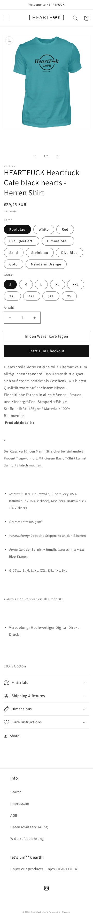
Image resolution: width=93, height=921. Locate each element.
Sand (13, 252)
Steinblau (39, 252)
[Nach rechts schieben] (58, 156)
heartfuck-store (39, 911)
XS (69, 296)
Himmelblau (58, 241)
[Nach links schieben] (35, 156)
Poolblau (17, 229)
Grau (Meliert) (21, 241)
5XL (51, 296)
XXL (76, 284)
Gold (13, 264)
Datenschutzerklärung (29, 827)
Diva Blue (69, 252)
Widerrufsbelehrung (27, 838)
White (44, 229)
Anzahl (9, 307)
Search (16, 792)
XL (58, 284)
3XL (12, 296)
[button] (6, 18)
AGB (13, 815)
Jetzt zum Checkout (47, 350)
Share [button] (14, 735)
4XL (32, 296)
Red (65, 229)
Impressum (19, 803)
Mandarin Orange (46, 264)
